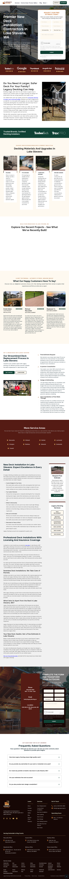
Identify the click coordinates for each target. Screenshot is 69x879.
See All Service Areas (8, 873)
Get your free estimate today (10, 656)
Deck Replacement (41, 806)
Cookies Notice (41, 875)
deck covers (57, 530)
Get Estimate (57, 495)
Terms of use (34, 875)
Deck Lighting (40, 814)
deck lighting (57, 526)
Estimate (63, 2)
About (29, 806)
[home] (7, 2)
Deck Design (40, 819)
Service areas (29, 818)
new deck (27, 545)
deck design (57, 534)
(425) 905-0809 (30, 689)
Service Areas (24, 3)
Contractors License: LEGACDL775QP (58, 875)
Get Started (9, 372)
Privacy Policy (27, 875)
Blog (41, 3)
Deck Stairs (40, 827)
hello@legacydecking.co (30, 699)
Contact (56, 2)
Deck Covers (40, 817)
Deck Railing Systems (42, 821)
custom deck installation (57, 522)
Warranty (30, 821)
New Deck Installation (42, 812)
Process (31, 3)
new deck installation (57, 517)
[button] (18, 2)
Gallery (29, 813)
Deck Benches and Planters (41, 824)
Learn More (20, 372)
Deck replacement (57, 512)
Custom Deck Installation (40, 809)
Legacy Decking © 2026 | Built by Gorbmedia (12, 875)
